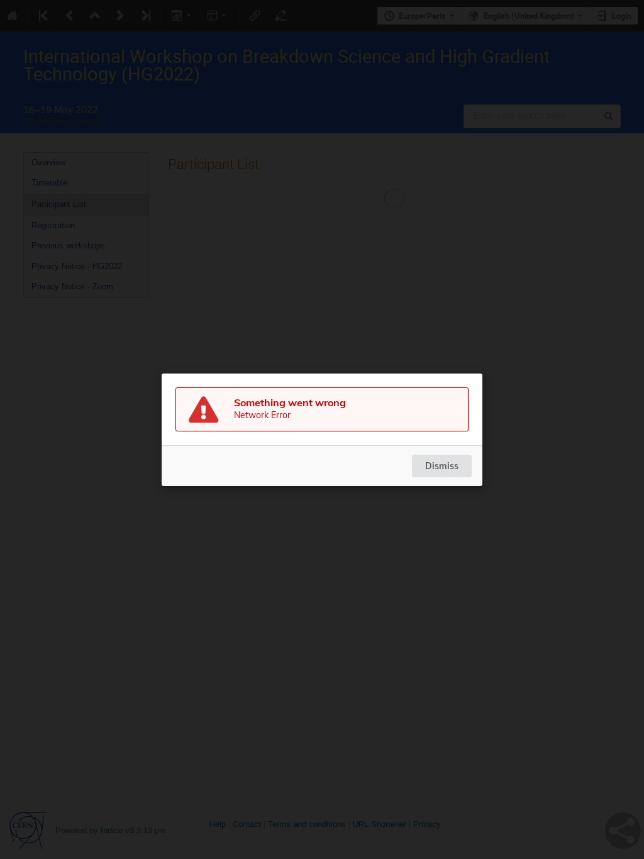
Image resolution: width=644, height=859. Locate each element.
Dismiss (441, 466)
